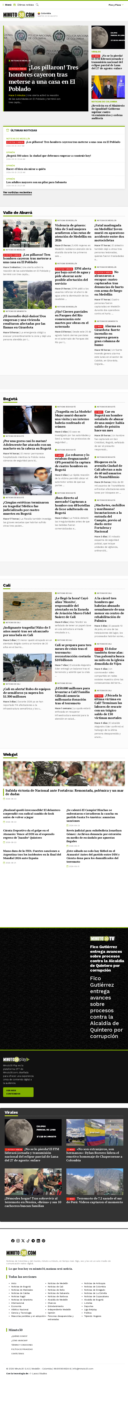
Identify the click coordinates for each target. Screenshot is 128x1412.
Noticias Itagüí (18, 1296)
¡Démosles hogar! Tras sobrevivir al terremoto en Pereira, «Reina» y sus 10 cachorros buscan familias (33, 1202)
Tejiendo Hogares (92, 1316)
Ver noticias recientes (17, 192)
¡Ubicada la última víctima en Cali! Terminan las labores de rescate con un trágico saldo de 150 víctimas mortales (108, 706)
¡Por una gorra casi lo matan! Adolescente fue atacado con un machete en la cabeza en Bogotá (27, 444)
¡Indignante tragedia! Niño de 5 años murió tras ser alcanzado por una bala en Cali (26, 631)
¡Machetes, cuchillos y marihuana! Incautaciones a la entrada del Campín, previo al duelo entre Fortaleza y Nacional (109, 518)
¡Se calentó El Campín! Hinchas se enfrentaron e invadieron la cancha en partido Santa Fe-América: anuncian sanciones (92, 815)
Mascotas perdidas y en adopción (28, 1316)
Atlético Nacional (19, 1309)
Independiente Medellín (59, 1309)
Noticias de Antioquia (94, 1283)
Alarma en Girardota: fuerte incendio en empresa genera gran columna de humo (107, 335)
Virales (96, 51)
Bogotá (10, 399)
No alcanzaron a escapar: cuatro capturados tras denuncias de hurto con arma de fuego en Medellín (109, 283)
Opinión (10, 152)
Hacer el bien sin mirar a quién (26, 169)
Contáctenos (17, 1354)
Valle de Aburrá (17, 212)
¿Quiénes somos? (19, 1336)
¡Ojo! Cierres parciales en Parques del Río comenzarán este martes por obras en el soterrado (72, 319)
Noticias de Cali (104, 593)
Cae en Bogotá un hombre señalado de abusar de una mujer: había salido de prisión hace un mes (109, 420)
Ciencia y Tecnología (21, 1312)
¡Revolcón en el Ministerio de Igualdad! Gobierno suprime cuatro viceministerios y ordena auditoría (108, 112)
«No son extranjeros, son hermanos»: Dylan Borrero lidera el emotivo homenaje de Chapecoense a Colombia (94, 1154)
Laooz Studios (39, 1373)
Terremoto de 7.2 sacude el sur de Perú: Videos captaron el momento (94, 1200)
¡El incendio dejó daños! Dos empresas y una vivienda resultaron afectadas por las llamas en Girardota (24, 321)
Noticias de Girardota (107, 321)
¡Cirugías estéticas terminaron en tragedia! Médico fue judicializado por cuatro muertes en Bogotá (26, 508)
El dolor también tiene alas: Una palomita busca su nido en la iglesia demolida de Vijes (109, 656)
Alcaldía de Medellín (58, 1299)
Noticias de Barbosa (58, 1296)
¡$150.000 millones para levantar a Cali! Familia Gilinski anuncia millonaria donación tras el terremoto (72, 695)
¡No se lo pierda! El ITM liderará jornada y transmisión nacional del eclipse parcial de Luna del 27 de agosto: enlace (107, 62)
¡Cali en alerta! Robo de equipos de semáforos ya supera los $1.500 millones (26, 693)
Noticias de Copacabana (96, 1296)
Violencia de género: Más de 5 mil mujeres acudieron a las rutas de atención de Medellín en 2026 (73, 232)
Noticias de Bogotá (106, 407)
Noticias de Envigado (94, 1289)
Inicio (13, 1283)
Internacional (17, 1303)
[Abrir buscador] (37, 5)
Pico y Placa (115, 5)
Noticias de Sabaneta (58, 1293)
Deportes (88, 1306)
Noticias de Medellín (20, 61)
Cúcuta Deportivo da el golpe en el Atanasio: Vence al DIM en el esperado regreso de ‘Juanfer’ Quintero (28, 833)
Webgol (10, 754)
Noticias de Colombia (104, 101)
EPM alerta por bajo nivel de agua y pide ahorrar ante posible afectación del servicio (73, 276)
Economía (16, 1306)
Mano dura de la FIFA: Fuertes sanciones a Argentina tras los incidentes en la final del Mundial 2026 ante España (32, 854)
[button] (6, 5)
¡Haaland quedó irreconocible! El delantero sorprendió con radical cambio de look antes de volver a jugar (31, 813)
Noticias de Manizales (22, 1289)
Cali (6, 585)
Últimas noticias (25, 4)
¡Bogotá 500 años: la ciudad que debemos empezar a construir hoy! (48, 155)
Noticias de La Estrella (95, 1293)
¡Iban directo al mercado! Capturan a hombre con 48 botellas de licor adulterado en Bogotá (72, 505)
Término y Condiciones (22, 1345)
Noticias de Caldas (20, 1293)
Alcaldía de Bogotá (93, 1299)
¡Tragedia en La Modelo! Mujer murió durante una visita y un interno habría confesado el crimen (73, 419)
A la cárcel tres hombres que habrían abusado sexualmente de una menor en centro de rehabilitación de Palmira (109, 609)
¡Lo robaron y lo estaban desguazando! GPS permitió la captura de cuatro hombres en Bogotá (73, 462)
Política (87, 1312)
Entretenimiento (56, 1306)
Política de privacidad (22, 1349)
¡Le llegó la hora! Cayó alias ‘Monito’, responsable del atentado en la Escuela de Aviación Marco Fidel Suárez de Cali (73, 607)
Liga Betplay (90, 1309)
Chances (52, 1303)
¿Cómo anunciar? (19, 1340)
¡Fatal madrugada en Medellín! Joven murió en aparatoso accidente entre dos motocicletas (109, 232)
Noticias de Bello (56, 1289)
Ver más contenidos (13, 1092)
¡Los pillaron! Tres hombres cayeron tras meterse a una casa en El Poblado (43, 78)
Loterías (88, 1303)
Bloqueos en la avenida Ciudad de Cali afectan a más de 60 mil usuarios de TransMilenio (108, 469)
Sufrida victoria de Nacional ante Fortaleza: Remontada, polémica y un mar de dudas (64, 792)
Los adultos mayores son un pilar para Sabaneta (36, 182)
